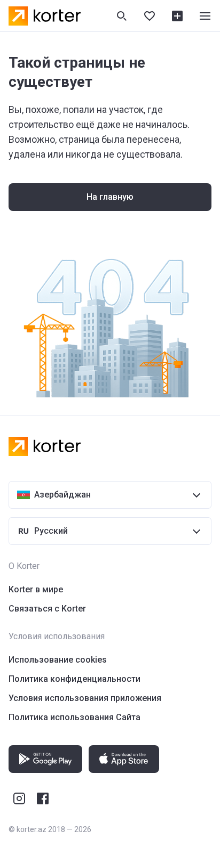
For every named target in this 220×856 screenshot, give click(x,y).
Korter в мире (36, 589)
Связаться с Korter (47, 609)
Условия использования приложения (85, 698)
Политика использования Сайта (74, 717)
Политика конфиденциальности (74, 679)
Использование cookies (58, 660)
